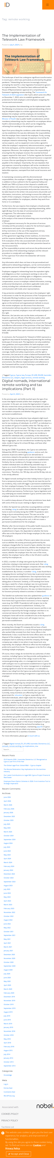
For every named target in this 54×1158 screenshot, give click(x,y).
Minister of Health (9, 119)
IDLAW (40, 375)
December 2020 (9, 954)
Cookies (37, 1145)
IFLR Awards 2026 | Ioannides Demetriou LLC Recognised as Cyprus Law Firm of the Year (25, 760)
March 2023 (8, 905)
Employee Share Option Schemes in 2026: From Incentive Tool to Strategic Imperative (27, 782)
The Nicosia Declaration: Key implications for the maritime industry (25, 770)
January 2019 (8, 1027)
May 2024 (7, 855)
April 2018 (7, 1043)
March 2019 (8, 1024)
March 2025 (8, 832)
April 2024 (7, 859)
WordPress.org (9, 1096)
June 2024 (7, 851)
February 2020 (9, 993)
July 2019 (7, 1016)
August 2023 (8, 886)
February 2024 (9, 866)
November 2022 (9, 912)
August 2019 (8, 1012)
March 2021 (8, 947)
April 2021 (7, 943)
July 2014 (7, 1054)
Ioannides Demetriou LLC (40, 743)
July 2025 (7, 824)
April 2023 (7, 901)
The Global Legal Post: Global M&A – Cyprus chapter (22, 765)
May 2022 (7, 928)
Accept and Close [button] (20, 1153)
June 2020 (7, 978)
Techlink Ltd (7, 1127)
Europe (28, 375)
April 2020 (7, 985)
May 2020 (7, 981)
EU (22, 743)
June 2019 (7, 1020)
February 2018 (9, 1047)
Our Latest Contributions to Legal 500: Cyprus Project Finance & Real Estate (27, 776)
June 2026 (7, 797)
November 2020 (9, 958)
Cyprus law (20, 375)
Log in (6, 1084)
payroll (39, 726)
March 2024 (8, 862)
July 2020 (7, 974)
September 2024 (9, 839)
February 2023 (9, 908)
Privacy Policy (12, 1148)
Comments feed (9, 1092)
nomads (5, 746)
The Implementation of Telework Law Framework (23, 37)
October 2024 (8, 836)
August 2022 (8, 920)
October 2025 (8, 820)
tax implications (28, 746)
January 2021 (8, 951)
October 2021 (8, 932)
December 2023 (9, 874)
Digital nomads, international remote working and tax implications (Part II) (26, 385)
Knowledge (8, 1075)
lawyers (17, 377)
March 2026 (8, 805)
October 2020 (8, 962)
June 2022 (7, 924)
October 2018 (8, 1035)
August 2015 (8, 1050)
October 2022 (8, 916)
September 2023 (9, 882)
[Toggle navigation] (47, 5)
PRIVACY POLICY (9, 1120)
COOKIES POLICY (9, 1113)
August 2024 (8, 843)
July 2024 (7, 847)
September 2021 (9, 935)
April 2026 (7, 801)
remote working (39, 377)
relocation (18, 695)
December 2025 (9, 816)
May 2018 (7, 1039)
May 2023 (7, 897)
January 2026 (8, 813)
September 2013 (9, 1066)
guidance (31, 452)
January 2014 (8, 1058)
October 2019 (8, 1004)
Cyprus (12, 375)
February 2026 (9, 809)
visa (36, 746)
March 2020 (8, 989)
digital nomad (15, 743)
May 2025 (7, 828)
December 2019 (9, 997)
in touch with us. (34, 736)
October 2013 (8, 1062)
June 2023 (7, 893)
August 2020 (8, 970)
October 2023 (8, 878)
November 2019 (9, 1001)
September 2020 (9, 966)
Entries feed (8, 1088)
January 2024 (8, 870)
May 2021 (7, 939)
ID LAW (34, 375)
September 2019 (9, 1008)
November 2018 (9, 1031)
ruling (14, 509)
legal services (26, 377)
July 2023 (7, 889)
